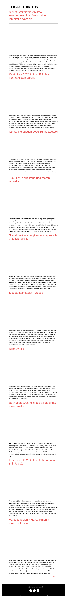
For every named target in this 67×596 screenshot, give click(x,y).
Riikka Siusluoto (42, 595)
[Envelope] (10, 3)
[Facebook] (7, 3)
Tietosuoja (17, 595)
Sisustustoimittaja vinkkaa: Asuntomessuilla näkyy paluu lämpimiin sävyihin (27, 15)
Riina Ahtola (16, 348)
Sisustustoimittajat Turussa (26, 292)
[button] (15, 3)
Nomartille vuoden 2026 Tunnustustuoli (33, 131)
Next (55, 577)
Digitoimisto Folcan (50, 595)
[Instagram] (4, 3)
